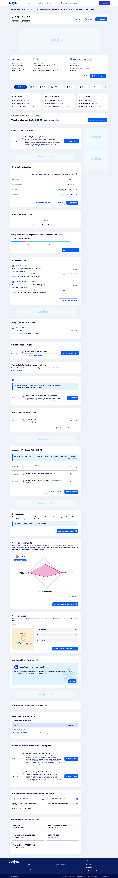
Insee (72, 70)
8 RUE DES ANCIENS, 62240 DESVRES (81, 60)
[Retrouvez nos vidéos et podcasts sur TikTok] (101, 870)
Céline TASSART (75, 65)
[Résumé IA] (65, 421)
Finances (84, 87)
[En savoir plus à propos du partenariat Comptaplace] (43, 809)
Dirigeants (72, 87)
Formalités (40, 3)
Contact (44, 87)
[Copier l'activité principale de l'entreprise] (76, 174)
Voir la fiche (74, 330)
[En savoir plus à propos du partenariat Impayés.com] (77, 799)
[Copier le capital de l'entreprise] (76, 179)
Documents (97, 87)
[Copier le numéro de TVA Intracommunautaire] (23, 69)
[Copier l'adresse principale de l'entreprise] (94, 59)
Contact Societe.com (61, 864)
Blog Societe (89, 864)
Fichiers (29, 866)
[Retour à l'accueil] (14, 862)
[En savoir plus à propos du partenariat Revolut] (43, 804)
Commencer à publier (72, 458)
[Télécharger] (76, 421)
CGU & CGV (71, 876)
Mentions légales (83, 76)
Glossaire (58, 866)
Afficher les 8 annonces (54, 492)
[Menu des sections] (11, 87)
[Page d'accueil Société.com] (12, 3)
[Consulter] (71, 421)
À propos (65, 876)
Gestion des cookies (81, 876)
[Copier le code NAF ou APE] (54, 64)
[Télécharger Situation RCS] (76, 195)
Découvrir (72, 681)
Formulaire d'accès (16, 370)
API (28, 872)
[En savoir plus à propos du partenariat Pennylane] (77, 804)
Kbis (34, 87)
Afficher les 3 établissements (68, 300)
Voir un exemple (35, 146)
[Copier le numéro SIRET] (25, 64)
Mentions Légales (105, 876)
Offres (49, 3)
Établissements (57, 87)
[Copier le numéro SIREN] (21, 59)
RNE (75, 70)
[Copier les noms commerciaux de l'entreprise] (76, 184)
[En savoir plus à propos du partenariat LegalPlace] (43, 799)
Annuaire (29, 869)
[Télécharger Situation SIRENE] (76, 189)
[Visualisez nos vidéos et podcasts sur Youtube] (96, 870)
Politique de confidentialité (93, 876)
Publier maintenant (71, 492)
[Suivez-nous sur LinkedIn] (88, 870)
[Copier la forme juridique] (57, 69)
